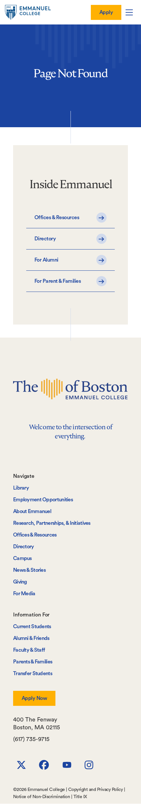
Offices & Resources (35, 535)
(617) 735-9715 (31, 739)
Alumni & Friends (31, 638)
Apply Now (34, 698)
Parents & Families (32, 661)
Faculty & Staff (29, 650)
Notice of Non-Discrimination (41, 797)
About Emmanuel (32, 511)
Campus (22, 558)
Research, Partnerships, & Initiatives (52, 523)
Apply (106, 12)
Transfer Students (32, 673)
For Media (24, 593)
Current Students (32, 626)
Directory (23, 546)
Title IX (80, 797)
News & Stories (29, 570)
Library (21, 488)
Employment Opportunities (43, 499)
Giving (20, 581)
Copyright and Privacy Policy (95, 789)
